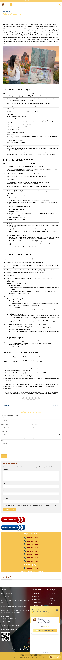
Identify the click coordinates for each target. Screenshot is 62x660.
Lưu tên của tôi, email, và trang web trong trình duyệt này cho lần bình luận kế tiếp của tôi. (31, 505)
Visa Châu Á (37, 596)
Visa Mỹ (55, 405)
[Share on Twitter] (29, 398)
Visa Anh (6, 405)
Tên (4, 483)
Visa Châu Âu (37, 599)
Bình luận (6, 469)
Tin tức (51, 603)
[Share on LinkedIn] (38, 398)
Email (5, 491)
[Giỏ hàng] (59, 4)
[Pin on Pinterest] (35, 398)
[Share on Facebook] (26, 398)
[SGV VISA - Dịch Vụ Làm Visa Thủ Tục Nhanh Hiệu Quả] (4, 4)
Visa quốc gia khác (39, 605)
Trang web (6, 498)
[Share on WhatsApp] (23, 398)
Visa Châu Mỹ (6, 11)
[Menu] (11, 4)
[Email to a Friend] (32, 398)
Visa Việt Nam (38, 594)
